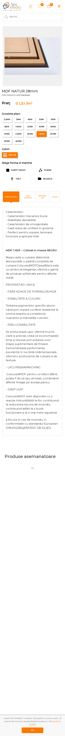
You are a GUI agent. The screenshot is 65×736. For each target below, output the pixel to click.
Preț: (7, 103)
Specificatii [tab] (11, 197)
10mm (18, 127)
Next (55, 56)
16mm (41, 127)
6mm (53, 119)
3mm (18, 119)
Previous (9, 56)
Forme (47, 170)
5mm (41, 119)
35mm (7, 141)
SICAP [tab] (55, 197)
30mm (53, 134)
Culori (6, 149)
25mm (30, 134)
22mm (18, 134)
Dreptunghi (18, 170)
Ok (32, 730)
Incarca (47, 179)
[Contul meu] (30, 6)
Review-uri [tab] (42, 197)
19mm (7, 134)
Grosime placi (11, 113)
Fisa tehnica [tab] (28, 197)
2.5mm (7, 119)
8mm (7, 127)
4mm (30, 119)
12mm (30, 127)
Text (18, 179)
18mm (53, 127)
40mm (18, 141)
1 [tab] (32, 468)
